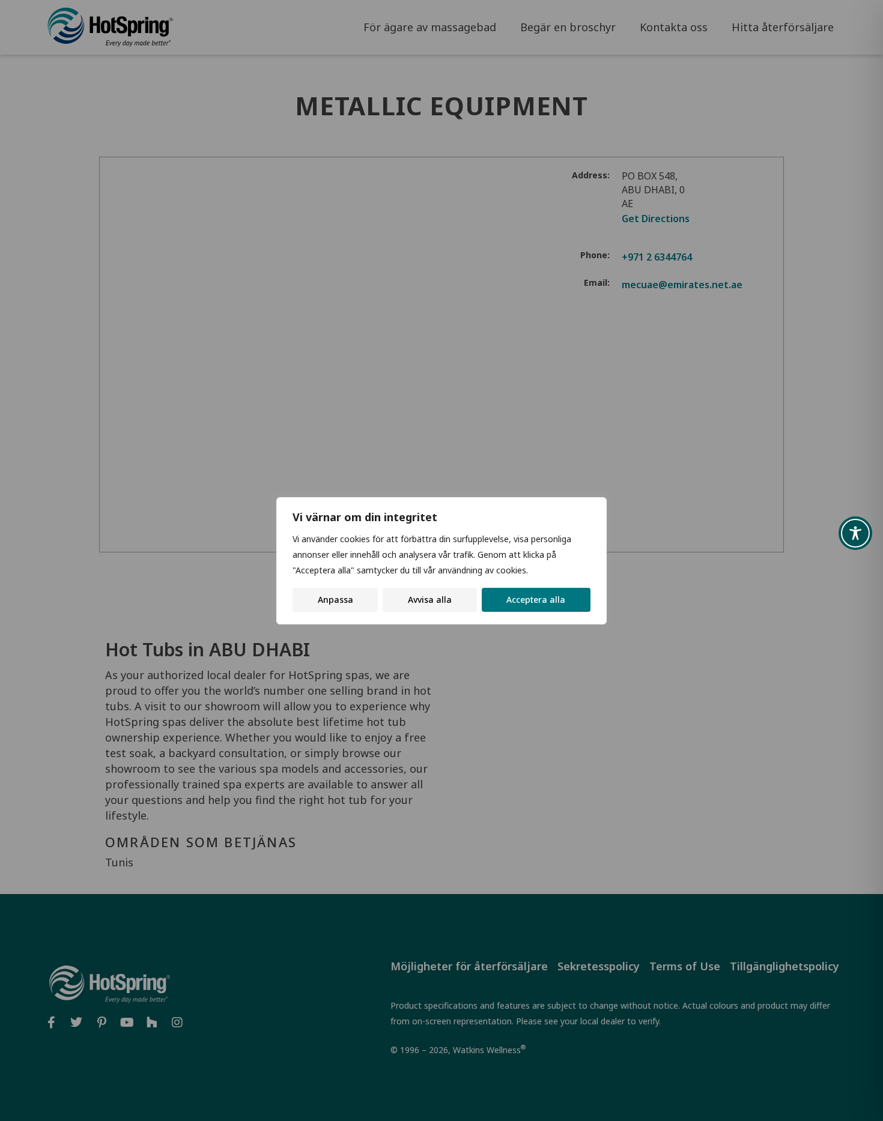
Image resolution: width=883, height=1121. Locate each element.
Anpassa (335, 599)
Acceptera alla (535, 599)
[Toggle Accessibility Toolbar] (855, 533)
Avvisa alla (430, 599)
